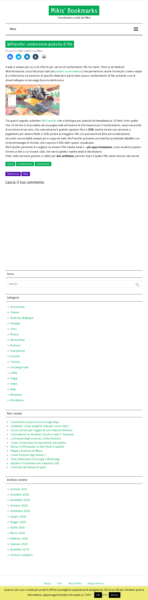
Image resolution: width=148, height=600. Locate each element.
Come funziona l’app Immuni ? (28, 455)
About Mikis (75, 583)
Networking (17, 339)
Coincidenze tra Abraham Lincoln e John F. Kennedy (42, 434)
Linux (13, 328)
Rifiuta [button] (114, 595)
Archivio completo (21, 555)
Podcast (15, 345)
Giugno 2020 (18, 516)
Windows (16, 394)
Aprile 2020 (17, 527)
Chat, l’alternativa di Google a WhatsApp (35, 459)
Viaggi (13, 378)
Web (25, 174)
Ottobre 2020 (18, 505)
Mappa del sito (96, 583)
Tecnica (15, 362)
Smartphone (17, 351)
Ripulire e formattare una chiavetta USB (35, 463)
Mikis (39, 51)
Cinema (14, 312)
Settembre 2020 (20, 511)
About (47, 583)
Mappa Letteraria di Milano (27, 450)
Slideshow (13, 174)
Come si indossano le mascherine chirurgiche (38, 442)
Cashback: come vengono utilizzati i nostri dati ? (40, 426)
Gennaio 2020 (19, 544)
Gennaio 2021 (19, 489)
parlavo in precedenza (68, 71)
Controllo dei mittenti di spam (28, 467)
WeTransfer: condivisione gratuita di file (39, 44)
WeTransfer (49, 120)
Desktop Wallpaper (22, 318)
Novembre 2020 (20, 500)
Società (14, 356)
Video (13, 383)
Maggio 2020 (18, 522)
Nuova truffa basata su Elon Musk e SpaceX (37, 446)
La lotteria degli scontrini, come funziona (36, 438)
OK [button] (98, 595)
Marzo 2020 (17, 533)
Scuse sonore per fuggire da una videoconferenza (41, 430)
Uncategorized (19, 367)
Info (59, 583)
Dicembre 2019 (19, 549)
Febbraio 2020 (19, 538)
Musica (14, 334)
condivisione (24, 164)
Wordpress (17, 400)
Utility (13, 373)
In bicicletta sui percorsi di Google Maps (35, 422)
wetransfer (43, 164)
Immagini (15, 323)
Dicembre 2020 (19, 494)
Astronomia (17, 307)
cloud (10, 164)
